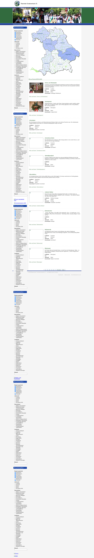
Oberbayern (18, 32)
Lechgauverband (19, 61)
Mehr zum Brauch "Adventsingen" (36, 132)
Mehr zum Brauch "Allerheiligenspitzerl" (37, 169)
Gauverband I (19, 57)
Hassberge (18, 86)
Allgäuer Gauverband (20, 51)
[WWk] (16, 556)
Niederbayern (19, 33)
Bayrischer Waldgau (20, 55)
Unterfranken (19, 37)
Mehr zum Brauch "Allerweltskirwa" (36, 186)
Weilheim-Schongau (20, 105)
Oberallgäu (18, 94)
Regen (17, 97)
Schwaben (18, 34)
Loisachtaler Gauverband (18, 63)
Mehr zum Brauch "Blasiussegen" (35, 262)
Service (29, 24)
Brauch (16, 107)
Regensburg (18, 98)
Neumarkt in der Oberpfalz (19, 93)
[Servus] (16, 553)
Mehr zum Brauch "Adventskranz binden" (37, 150)
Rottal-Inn (18, 101)
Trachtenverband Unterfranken (19, 72)
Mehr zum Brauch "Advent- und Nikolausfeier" (38, 96)
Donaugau (18, 56)
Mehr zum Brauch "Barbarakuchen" (36, 224)
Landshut (18, 87)
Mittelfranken (19, 38)
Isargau (17, 60)
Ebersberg (18, 82)
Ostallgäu (18, 96)
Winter (17, 46)
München (18, 88)
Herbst (17, 45)
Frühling (18, 43)
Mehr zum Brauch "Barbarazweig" (36, 243)
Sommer (18, 44)
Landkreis (16, 75)
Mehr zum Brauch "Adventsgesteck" (36, 115)
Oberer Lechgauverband (21, 64)
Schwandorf (18, 102)
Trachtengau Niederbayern (19, 70)
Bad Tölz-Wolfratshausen (19, 79)
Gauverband (17, 50)
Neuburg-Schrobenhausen (19, 91)
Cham (17, 81)
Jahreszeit (16, 41)
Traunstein (18, 103)
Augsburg (18, 77)
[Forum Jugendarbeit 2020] (20, 200)
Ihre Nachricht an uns (76, 274)
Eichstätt (18, 85)
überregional (19, 104)
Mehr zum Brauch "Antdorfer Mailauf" (36, 205)
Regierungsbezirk (18, 30)
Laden (25, 24)
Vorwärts (59, 269)
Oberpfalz (18, 39)
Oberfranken (19, 36)
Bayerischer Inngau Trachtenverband (20, 53)
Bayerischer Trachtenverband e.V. (38, 272)
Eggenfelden (19, 83)
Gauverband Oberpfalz (21, 58)
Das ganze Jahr (19, 48)
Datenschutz (67, 274)
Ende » (63, 269)
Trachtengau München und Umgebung (21, 68)
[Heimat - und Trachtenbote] (20, 378)
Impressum (60, 274)
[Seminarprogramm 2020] (20, 203)
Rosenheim (18, 99)
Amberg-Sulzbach (20, 76)
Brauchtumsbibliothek (18, 24)
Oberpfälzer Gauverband (21, 66)
